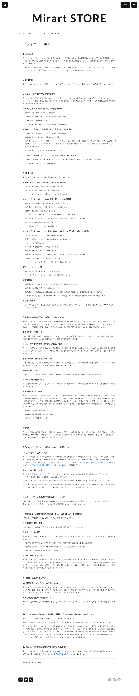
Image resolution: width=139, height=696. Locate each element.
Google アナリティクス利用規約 (82, 462)
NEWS (57, 34)
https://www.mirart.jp (119, 679)
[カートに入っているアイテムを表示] (134, 5)
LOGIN (125, 5)
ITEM (38, 34)
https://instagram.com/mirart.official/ (114, 679)
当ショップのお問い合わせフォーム (60, 654)
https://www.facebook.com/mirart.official (109, 679)
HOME (21, 34)
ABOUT (30, 34)
